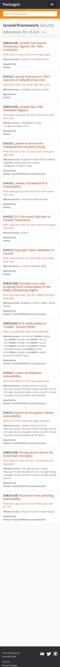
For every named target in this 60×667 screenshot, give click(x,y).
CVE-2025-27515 (34, 115)
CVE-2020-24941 (33, 258)
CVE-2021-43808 (34, 295)
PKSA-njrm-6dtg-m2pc (14, 295)
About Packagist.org (10, 653)
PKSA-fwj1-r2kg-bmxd (14, 503)
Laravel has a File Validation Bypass (23, 108)
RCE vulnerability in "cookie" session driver (24, 325)
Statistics (6, 661)
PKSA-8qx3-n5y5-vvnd (14, 115)
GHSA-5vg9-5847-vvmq (38, 84)
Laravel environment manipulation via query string (24, 145)
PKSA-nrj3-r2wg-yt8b (13, 331)
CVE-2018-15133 (32, 191)
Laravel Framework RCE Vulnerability (25, 185)
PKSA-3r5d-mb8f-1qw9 (14, 84)
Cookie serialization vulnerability (22, 374)
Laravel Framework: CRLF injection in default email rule (26, 78)
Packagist (11, 4)
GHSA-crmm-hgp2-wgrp (38, 54)
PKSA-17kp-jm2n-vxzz (14, 224)
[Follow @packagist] (49, 654)
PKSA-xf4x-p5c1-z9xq (13, 460)
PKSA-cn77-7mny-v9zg (14, 420)
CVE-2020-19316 (34, 224)
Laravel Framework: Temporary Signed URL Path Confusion (25, 46)
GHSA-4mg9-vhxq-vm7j (38, 420)
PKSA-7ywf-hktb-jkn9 (13, 258)
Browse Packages (9, 665)
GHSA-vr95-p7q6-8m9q (36, 331)
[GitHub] (55, 654)
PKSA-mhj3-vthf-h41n (14, 381)
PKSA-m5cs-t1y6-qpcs (14, 54)
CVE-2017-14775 (33, 460)
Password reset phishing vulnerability (28, 497)
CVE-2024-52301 (34, 151)
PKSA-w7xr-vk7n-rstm (14, 151)
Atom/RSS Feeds (9, 656)
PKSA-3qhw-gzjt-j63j (13, 191)
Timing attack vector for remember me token (28, 454)
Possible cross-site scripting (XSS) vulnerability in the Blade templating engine (27, 286)
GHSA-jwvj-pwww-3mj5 (37, 381)
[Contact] (42, 654)
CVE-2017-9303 (33, 503)
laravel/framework (21, 25)
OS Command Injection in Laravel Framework (26, 218)
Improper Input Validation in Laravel (28, 251)
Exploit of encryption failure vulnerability (28, 414)
